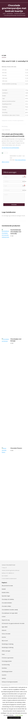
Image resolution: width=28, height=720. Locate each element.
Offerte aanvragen (6, 651)
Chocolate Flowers (16, 448)
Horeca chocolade (6, 633)
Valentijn (4, 678)
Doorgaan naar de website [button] (14, 717)
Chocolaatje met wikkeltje (8, 599)
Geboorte (4, 630)
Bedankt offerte (5, 592)
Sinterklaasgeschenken (7, 671)
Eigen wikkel (4, 627)
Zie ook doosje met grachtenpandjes (10, 147)
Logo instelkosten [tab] (6, 129)
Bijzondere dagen (6, 596)
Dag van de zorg (5, 620)
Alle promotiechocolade (7, 585)
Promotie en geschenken (17, 120)
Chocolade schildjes (6, 606)
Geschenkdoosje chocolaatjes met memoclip (15, 231)
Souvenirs (10, 120)
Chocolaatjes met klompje (15, 340)
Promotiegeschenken (7, 661)
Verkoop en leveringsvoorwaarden (10, 681)
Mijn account (5, 640)
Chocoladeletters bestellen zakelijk (10, 609)
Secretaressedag (6, 664)
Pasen (3, 654)
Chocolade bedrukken (7, 602)
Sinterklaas (4, 668)
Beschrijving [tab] (4, 126)
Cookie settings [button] (19, 715)
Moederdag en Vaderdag (7, 644)
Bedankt (4, 589)
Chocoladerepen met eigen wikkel (9, 613)
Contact (3, 616)
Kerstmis (4, 637)
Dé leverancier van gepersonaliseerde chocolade (13, 623)
